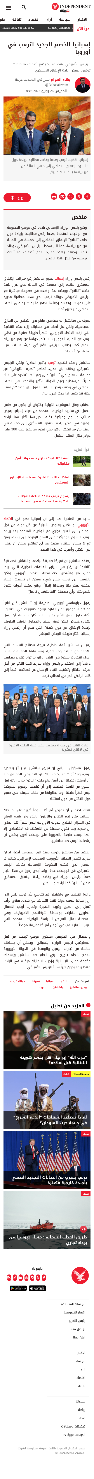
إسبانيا (58, 278)
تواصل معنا (77, 1329)
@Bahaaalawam (56, 84)
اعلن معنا (79, 1337)
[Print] (54, 196)
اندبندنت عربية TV (73, 1435)
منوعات (80, 1401)
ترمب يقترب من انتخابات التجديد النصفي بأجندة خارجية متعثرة (49, 1180)
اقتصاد (34, 19)
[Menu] (8, 7)
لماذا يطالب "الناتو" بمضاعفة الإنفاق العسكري (40, 480)
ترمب (51, 362)
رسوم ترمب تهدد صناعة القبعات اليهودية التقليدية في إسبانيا (44, 498)
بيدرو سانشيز (78, 987)
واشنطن (58, 987)
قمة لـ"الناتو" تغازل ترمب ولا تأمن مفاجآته (42, 461)
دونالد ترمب (18, 981)
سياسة (65, 19)
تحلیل (56, 1006)
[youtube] (26, 1277)
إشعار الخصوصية (74, 1312)
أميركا (36, 981)
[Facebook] (44, 1277)
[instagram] (32, 1277)
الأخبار (82, 19)
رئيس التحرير (77, 1320)
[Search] (24, 7)
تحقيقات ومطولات (73, 1426)
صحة (82, 1418)
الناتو (64, 981)
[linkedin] (21, 1277)
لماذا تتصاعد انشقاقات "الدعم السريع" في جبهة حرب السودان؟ (50, 1120)
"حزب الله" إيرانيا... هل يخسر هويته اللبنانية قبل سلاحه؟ (53, 1060)
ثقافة (16, 19)
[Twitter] (38, 1277)
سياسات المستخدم (73, 1304)
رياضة (81, 1410)
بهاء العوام (60, 79)
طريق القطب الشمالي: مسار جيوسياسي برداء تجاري (48, 1240)
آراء (49, 19)
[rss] (9, 1277)
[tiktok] (15, 1277)
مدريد (42, 987)
